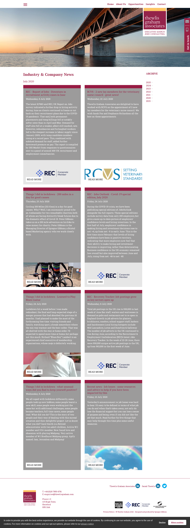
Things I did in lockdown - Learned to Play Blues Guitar (50, 298)
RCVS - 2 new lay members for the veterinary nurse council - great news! (113, 93)
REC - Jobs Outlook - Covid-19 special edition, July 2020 (109, 195)
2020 (148, 98)
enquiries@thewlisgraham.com (59, 494)
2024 (148, 85)
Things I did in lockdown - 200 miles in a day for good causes (49, 195)
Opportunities (135, 4)
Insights (150, 4)
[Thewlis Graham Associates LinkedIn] (137, 486)
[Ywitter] (164, 486)
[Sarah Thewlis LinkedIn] (158, 486)
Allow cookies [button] (177, 522)
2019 (148, 101)
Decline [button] (162, 522)
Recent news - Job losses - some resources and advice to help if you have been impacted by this (111, 390)
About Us (121, 4)
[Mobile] (187, 29)
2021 (148, 94)
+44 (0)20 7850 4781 (53, 491)
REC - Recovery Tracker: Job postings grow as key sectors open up (111, 298)
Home (110, 4)
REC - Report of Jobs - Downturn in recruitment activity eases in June (46, 93)
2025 (148, 82)
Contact (161, 4)
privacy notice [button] (87, 524)
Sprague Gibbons (160, 512)
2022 (148, 91)
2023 (148, 88)
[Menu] (25, 4)
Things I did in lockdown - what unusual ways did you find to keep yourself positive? (51, 388)
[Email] (187, 21)
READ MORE (34, 179)
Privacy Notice (108, 512)
